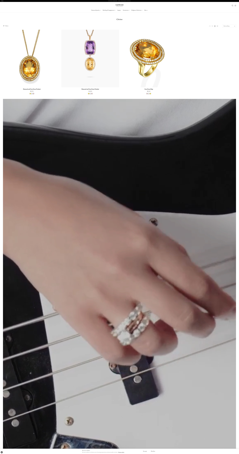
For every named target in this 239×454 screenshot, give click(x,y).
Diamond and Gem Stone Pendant (32, 89)
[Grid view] (210, 26)
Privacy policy (121, 452)
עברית (2, 0)
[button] (232, 5)
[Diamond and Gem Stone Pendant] (32, 58)
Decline (153, 451)
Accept (145, 451)
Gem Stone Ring (149, 89)
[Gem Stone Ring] (149, 58)
